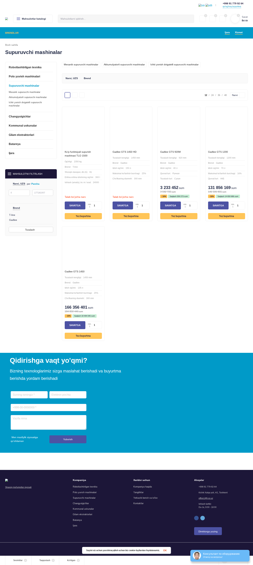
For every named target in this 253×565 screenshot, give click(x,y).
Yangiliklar (138, 492)
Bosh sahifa (11, 45)
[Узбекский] (208, 5)
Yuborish (68, 439)
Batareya (77, 520)
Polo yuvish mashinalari (85, 492)
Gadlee (13, 220)
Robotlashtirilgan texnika (85, 486)
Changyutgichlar (81, 503)
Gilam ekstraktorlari (82, 514)
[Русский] (201, 5)
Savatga (75, 205)
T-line (12, 215)
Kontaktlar (138, 503)
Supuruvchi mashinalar (84, 498)
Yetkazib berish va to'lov (145, 498)
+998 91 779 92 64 (233, 3)
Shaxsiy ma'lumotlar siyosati (18, 487)
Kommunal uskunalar (83, 509)
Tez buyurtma (83, 216)
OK (165, 550)
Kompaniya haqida (142, 486)
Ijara (75, 525)
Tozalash (30, 229)
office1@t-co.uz (206, 498)
